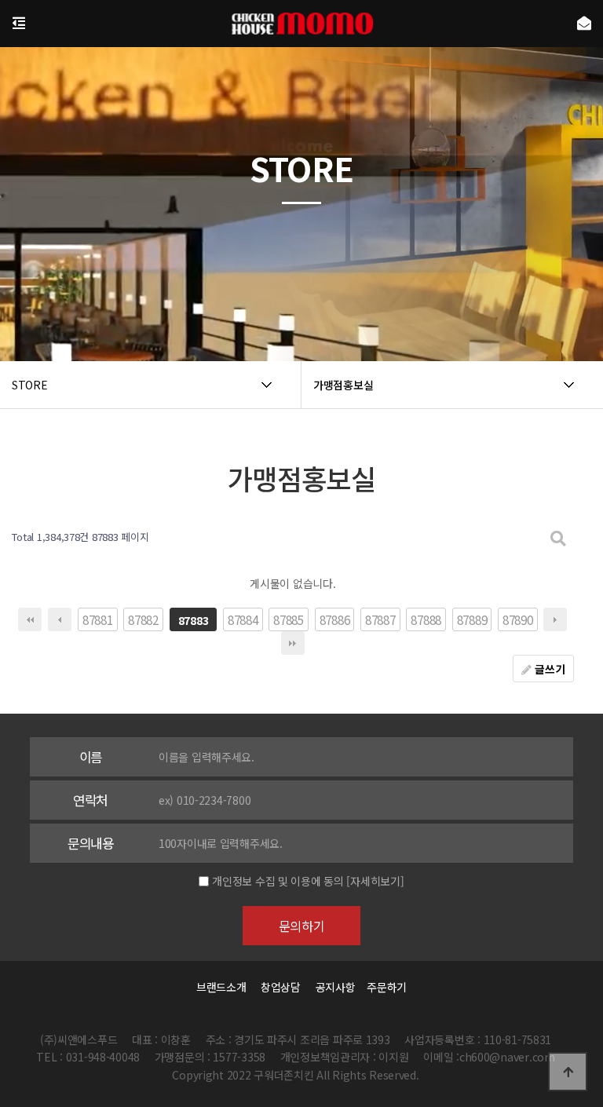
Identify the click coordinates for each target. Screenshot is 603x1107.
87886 (335, 619)
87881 (97, 619)
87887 (380, 619)
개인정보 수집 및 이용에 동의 (278, 881)
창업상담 (281, 987)
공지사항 (336, 987)
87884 (243, 619)
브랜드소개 (221, 987)
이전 (59, 619)
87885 (288, 619)
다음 (555, 619)
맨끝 (293, 643)
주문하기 (382, 987)
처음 (30, 619)
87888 (426, 619)
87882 (143, 619)
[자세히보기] (375, 881)
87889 (472, 619)
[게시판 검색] (558, 537)
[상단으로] (567, 1071)
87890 (517, 619)
